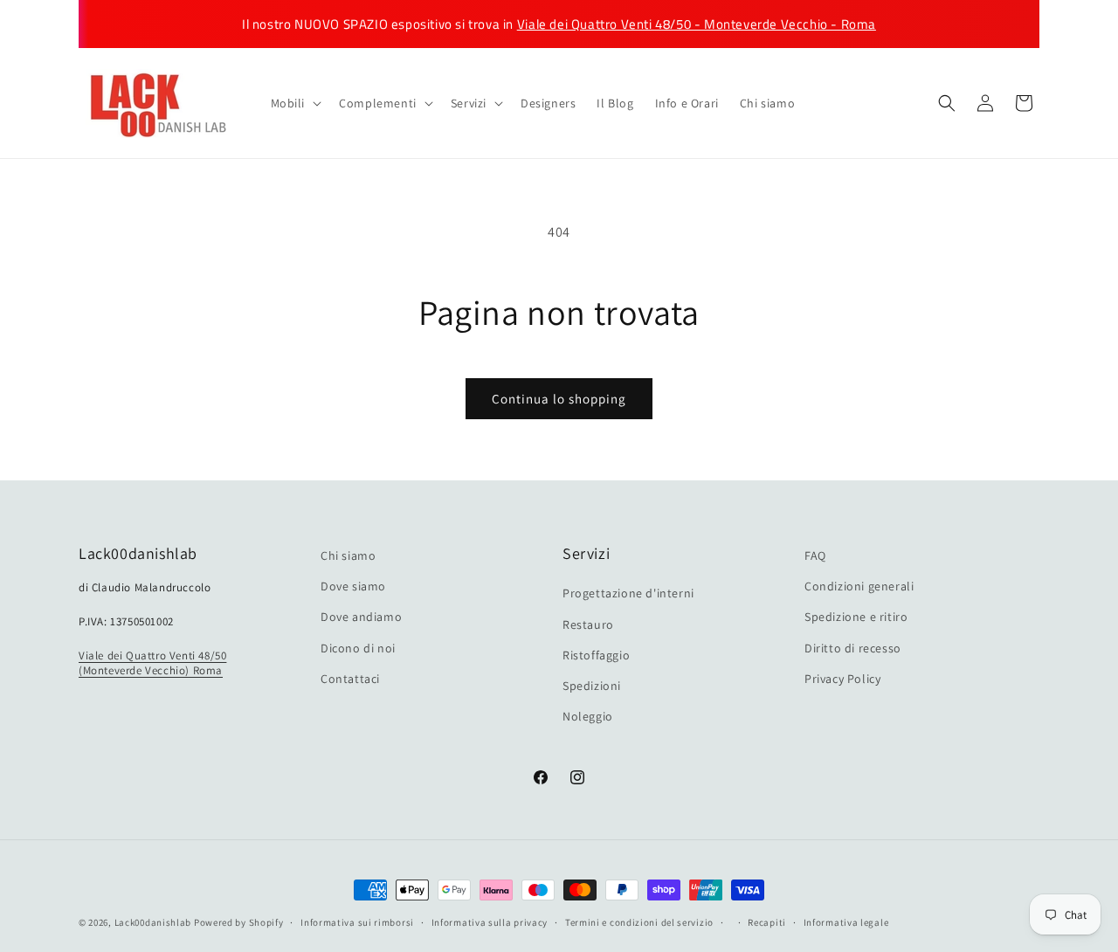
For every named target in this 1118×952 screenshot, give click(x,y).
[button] (294, 103)
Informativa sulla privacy (490, 921)
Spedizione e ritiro (856, 617)
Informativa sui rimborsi (357, 921)
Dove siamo (353, 586)
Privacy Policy (842, 678)
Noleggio (587, 716)
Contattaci (350, 678)
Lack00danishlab (153, 922)
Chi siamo (348, 555)
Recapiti (767, 921)
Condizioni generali (859, 586)
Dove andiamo (361, 617)
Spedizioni (591, 685)
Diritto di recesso (852, 648)
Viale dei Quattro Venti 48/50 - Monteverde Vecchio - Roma (696, 24)
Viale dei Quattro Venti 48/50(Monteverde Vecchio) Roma (152, 663)
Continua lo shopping (559, 398)
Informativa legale (846, 921)
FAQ (815, 555)
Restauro (588, 624)
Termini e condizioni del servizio (639, 921)
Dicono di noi (358, 648)
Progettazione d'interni (628, 594)
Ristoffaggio (596, 655)
